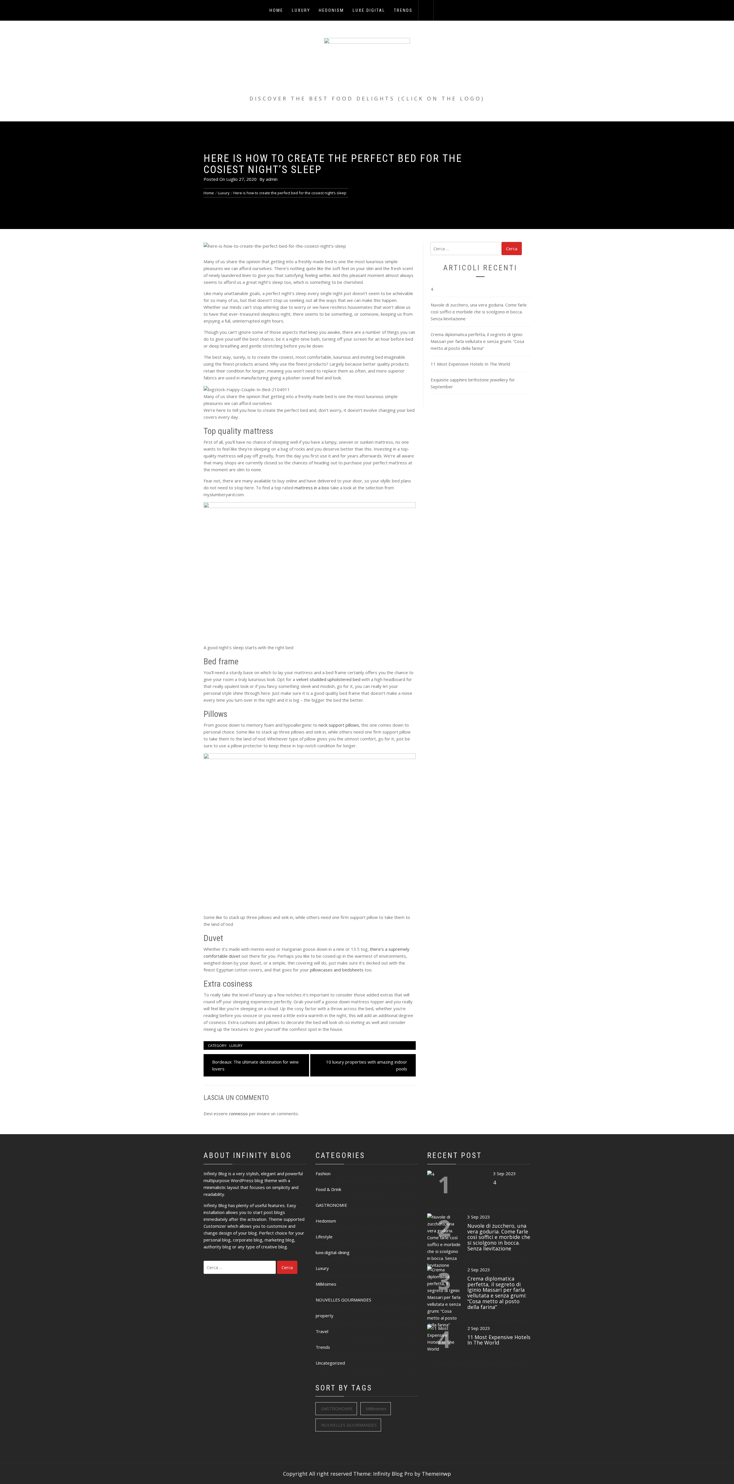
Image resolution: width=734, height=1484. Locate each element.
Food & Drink (328, 1189)
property (324, 1315)
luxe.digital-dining (333, 1252)
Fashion (323, 1173)
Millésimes (326, 1284)
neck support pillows (339, 725)
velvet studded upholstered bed (328, 679)
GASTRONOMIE (331, 1205)
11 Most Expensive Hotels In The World (470, 364)
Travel (322, 1331)
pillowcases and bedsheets (337, 970)
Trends (403, 10)
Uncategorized (330, 1363)
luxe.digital (369, 10)
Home (276, 10)
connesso (238, 1113)
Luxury (301, 10)
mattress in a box (311, 487)
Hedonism (331, 10)
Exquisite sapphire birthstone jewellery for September (473, 383)
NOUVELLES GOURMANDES (343, 1300)
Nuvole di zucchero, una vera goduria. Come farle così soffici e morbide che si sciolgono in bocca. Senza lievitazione (479, 311)
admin (272, 179)
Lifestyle (324, 1236)
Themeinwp (436, 1473)
